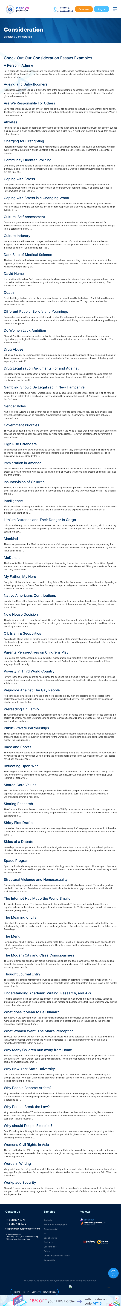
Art (45, 1233)
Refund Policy (49, 1292)
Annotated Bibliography (55, 1224)
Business (48, 1242)
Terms (17, 1292)
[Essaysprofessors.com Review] (93, 1223)
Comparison (49, 1260)
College (47, 1251)
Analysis (48, 1220)
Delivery (36, 1292)
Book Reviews (50, 1238)
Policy (26, 1292)
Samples (9, 36)
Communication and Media (56, 1255)
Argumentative (51, 1229)
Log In (101, 9)
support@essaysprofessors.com (22, 1228)
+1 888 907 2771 (65, 7)
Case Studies (50, 1246)
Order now (83, 9)
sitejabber (89, 1219)
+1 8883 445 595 (65, 11)
